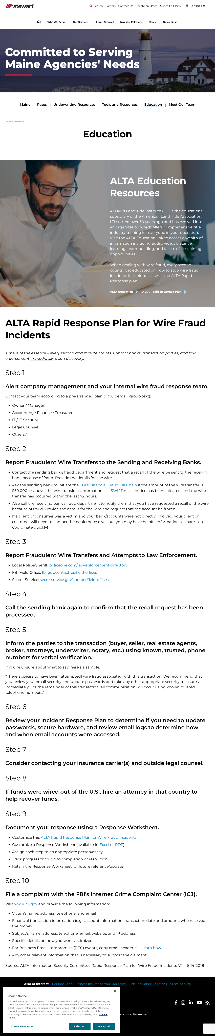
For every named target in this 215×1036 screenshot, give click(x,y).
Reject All (79, 1026)
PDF (119, 844)
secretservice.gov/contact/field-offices (74, 579)
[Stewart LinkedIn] (191, 1003)
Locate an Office (147, 6)
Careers (110, 6)
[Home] (39, 22)
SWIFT (117, 490)
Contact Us (125, 6)
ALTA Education (121, 291)
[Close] (115, 991)
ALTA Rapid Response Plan (162, 291)
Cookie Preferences (22, 1026)
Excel (104, 844)
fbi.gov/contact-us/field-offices (69, 572)
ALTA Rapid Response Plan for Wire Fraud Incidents (89, 837)
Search (98, 6)
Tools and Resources (120, 105)
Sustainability (180, 984)
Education (153, 105)
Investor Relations (131, 22)
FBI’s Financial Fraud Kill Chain (108, 485)
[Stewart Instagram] (183, 1003)
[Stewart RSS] (207, 1003)
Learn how (151, 948)
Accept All (104, 1026)
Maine (25, 105)
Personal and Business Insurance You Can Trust (89, 984)
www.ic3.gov (25, 904)
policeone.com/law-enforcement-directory (88, 565)
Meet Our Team (182, 105)
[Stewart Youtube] (199, 1003)
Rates (42, 105)
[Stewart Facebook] (176, 1003)
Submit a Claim (170, 6)
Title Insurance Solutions (148, 984)
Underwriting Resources (74, 105)
